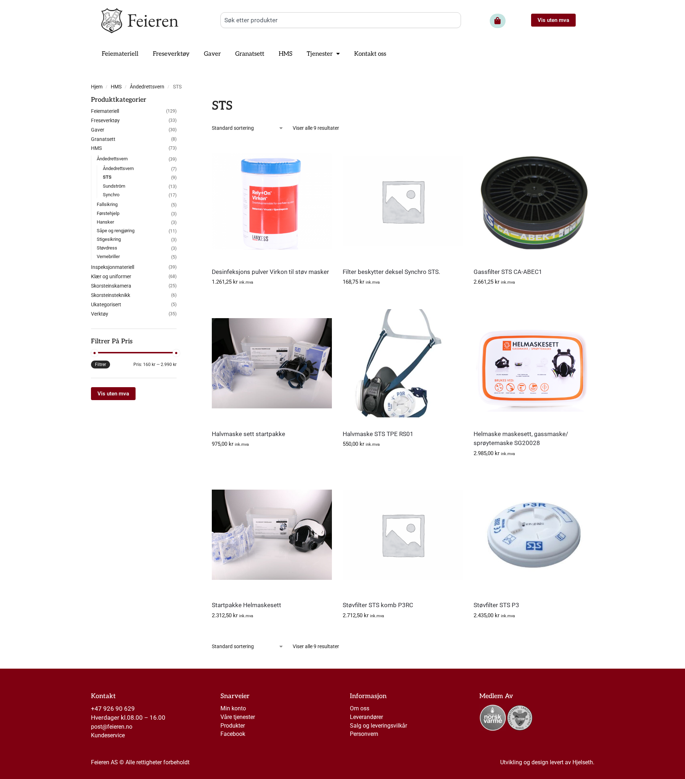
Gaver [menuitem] (212, 54)
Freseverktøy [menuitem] (171, 54)
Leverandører (366, 717)
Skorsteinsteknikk (110, 295)
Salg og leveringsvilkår (378, 725)
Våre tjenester (237, 717)
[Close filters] (179, 101)
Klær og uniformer (111, 276)
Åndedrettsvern (147, 87)
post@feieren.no (111, 726)
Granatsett (103, 139)
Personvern (364, 733)
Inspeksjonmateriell (112, 267)
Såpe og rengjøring (115, 230)
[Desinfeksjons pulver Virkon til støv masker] (272, 201)
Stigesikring (109, 239)
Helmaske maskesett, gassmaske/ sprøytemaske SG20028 (521, 438)
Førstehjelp (108, 213)
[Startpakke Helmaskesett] (272, 535)
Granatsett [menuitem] (249, 54)
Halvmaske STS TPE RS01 (378, 433)
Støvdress (107, 248)
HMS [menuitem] (285, 54)
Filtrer (100, 364)
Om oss (359, 708)
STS (107, 177)
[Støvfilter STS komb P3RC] (403, 535)
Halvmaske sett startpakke (248, 433)
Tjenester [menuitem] (320, 54)
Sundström (114, 186)
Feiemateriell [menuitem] (120, 54)
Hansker (105, 222)
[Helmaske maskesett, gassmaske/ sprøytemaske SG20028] (534, 363)
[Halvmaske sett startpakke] (272, 363)
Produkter (232, 725)
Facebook (232, 733)
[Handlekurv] (498, 21)
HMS (116, 87)
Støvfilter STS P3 (496, 605)
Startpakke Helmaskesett (246, 605)
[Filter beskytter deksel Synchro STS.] (403, 201)
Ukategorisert (106, 304)
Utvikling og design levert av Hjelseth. (547, 762)
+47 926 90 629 (113, 708)
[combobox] (340, 20)
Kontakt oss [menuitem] (370, 54)
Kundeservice (108, 735)
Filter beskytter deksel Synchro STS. (391, 271)
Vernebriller (108, 256)
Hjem (96, 87)
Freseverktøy (105, 120)
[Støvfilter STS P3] (534, 535)
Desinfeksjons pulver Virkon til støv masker (270, 271)
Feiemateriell (105, 111)
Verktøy (99, 314)
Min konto (233, 708)
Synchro (111, 194)
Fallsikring (107, 204)
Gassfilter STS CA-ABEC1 (508, 271)
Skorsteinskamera (111, 286)
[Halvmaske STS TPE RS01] (403, 363)
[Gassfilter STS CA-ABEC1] (534, 201)
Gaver (97, 130)
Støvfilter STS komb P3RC (378, 605)
